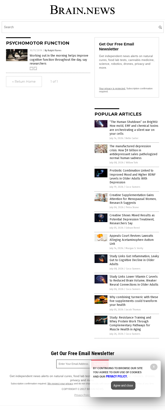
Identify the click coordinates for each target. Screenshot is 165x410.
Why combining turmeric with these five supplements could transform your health (134, 301)
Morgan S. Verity (134, 248)
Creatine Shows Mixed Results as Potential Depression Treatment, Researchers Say (132, 219)
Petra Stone (132, 207)
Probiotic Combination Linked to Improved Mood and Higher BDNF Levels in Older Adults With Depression (133, 176)
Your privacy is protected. (112, 88)
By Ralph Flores (53, 50)
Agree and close (123, 385)
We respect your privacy (60, 383)
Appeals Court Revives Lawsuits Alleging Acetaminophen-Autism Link (132, 239)
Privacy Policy (82, 395)
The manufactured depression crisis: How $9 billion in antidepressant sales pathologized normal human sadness (133, 152)
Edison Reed (133, 227)
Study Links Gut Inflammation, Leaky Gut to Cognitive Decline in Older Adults (134, 260)
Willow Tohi (132, 162)
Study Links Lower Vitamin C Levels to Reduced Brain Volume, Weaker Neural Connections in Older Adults (134, 280)
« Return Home (24, 82)
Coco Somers (133, 187)
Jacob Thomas (133, 309)
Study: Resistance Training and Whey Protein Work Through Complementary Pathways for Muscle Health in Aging (130, 323)
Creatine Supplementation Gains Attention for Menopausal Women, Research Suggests (133, 199)
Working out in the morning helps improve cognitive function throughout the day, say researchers (59, 59)
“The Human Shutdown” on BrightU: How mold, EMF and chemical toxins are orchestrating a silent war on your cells (134, 128)
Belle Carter (131, 138)
